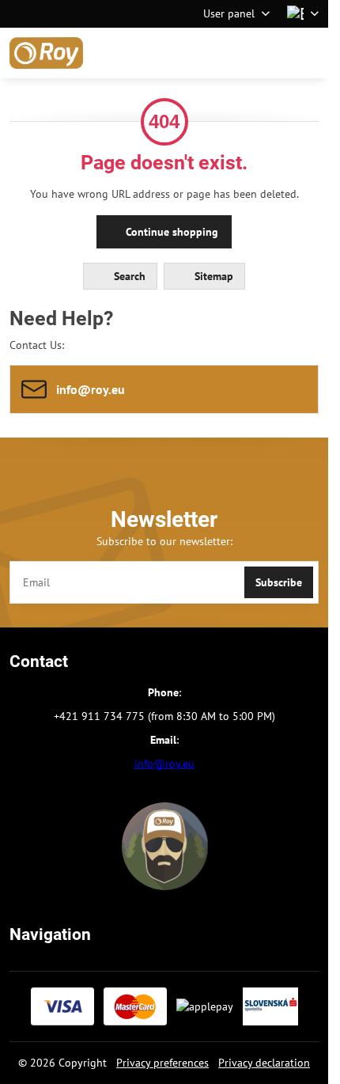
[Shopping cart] (271, 53)
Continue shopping (170, 232)
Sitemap (212, 276)
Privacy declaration (264, 1063)
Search (128, 276)
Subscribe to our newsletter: (164, 541)
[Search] (233, 53)
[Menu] (309, 53)
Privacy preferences (162, 1063)
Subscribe (278, 582)
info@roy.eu (164, 763)
